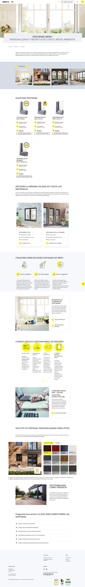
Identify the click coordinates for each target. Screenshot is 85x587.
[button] (42, 381)
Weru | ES (11, 46)
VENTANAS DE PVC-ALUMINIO (55, 243)
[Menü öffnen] (82, 1)
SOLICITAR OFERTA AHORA (60, 413)
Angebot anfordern (68, 1)
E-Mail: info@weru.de (12, 575)
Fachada (57, 442)
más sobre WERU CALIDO (42, 133)
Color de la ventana (48, 442)
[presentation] (16, 66)
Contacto (67, 559)
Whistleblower (68, 560)
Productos (16, 46)
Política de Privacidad (30, 579)
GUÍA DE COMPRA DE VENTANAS (59, 325)
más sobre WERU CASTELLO (60, 133)
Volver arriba (81, 583)
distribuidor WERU (25, 359)
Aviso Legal (23, 579)
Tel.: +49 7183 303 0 (12, 573)
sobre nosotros (68, 557)
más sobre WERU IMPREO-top (24, 176)
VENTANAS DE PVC (26, 243)
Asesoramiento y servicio (47, 557)
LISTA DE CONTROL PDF (60, 319)
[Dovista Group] (50, 575)
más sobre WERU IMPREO (24, 133)
